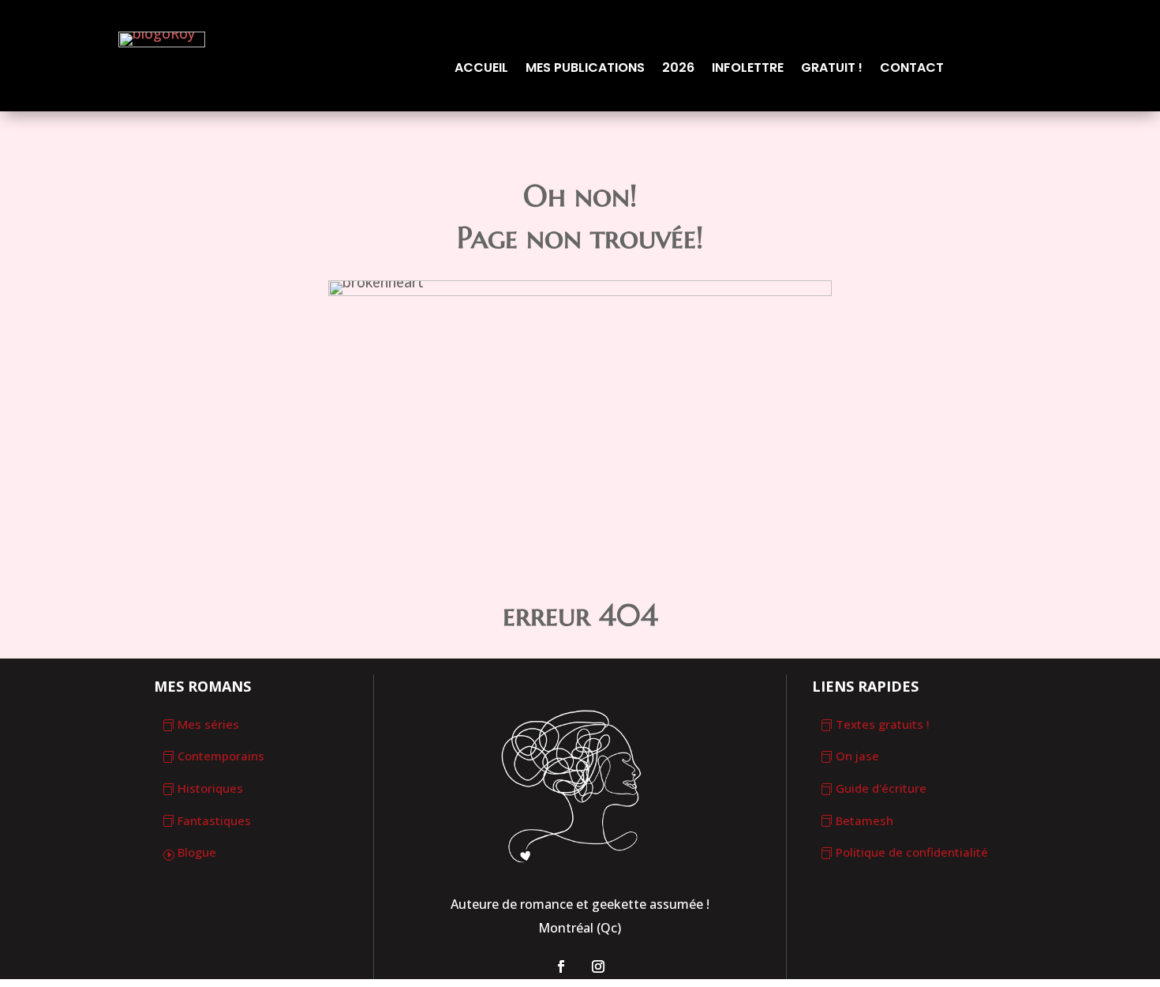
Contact (912, 69)
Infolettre (748, 69)
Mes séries (208, 724)
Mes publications (585, 69)
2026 (678, 69)
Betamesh (864, 820)
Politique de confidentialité (912, 852)
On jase (857, 756)
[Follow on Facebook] (561, 966)
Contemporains (221, 756)
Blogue (197, 852)
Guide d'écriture (881, 788)
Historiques (210, 788)
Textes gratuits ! (883, 724)
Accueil (481, 69)
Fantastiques (214, 820)
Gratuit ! (832, 69)
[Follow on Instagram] (598, 966)
